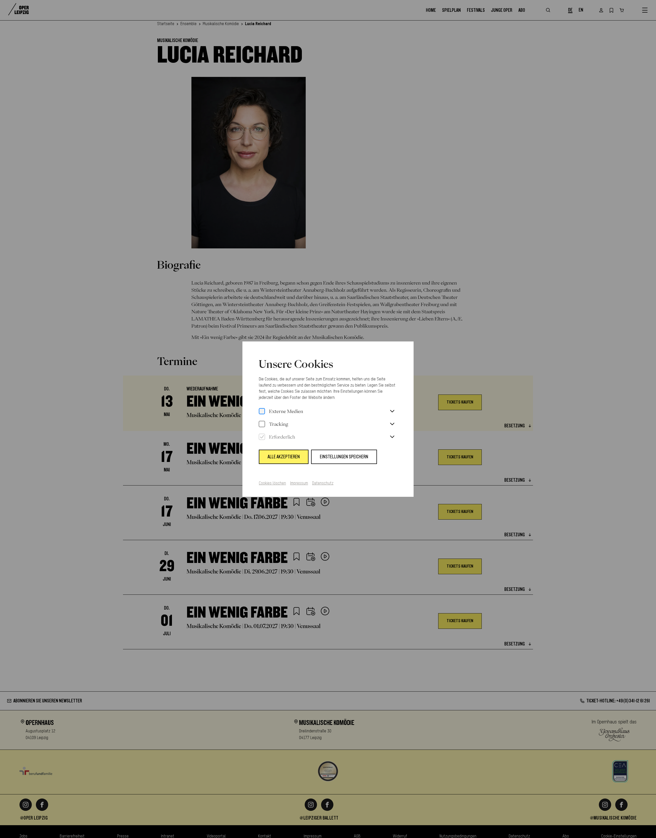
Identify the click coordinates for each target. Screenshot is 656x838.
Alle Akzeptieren (284, 456)
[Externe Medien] (262, 411)
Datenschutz (322, 483)
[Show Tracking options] (392, 424)
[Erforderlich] (262, 437)
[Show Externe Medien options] (392, 411)
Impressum (299, 483)
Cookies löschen (272, 483)
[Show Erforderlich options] (392, 437)
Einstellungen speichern (344, 456)
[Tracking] (262, 424)
